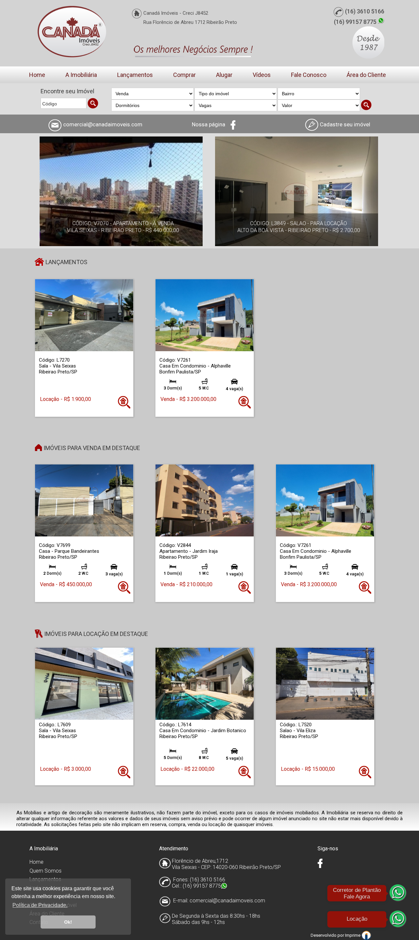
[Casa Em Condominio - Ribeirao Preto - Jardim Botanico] (204, 683)
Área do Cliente (366, 74)
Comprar (184, 74)
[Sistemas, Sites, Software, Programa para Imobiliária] (366, 934)
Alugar (224, 74)
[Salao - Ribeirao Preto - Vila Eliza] (325, 683)
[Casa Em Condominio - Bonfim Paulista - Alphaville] (204, 315)
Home (37, 74)
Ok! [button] (68, 922)
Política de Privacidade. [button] (39, 905)
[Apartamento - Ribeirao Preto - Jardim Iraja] (204, 500)
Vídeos (262, 74)
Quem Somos (45, 871)
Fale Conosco (308, 74)
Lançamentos (135, 74)
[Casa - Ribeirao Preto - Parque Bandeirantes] (84, 500)
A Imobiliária (81, 74)
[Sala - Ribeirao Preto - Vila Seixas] (84, 315)
